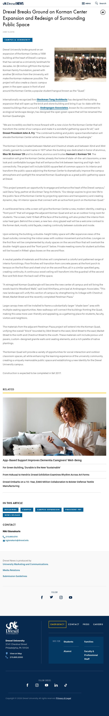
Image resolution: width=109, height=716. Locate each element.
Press (86, 624)
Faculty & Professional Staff (91, 655)
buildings (11, 509)
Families (88, 641)
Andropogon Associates (54, 107)
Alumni (67, 651)
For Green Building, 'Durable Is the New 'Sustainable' (31, 467)
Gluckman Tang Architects (52, 99)
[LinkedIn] (56, 685)
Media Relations (11, 570)
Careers (98, 624)
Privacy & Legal (63, 698)
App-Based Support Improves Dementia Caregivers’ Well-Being (42, 460)
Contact (73, 624)
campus (26, 509)
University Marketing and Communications (25, 564)
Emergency (57, 624)
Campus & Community (18, 40)
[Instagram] (61, 597)
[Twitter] (51, 597)
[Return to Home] (13, 3)
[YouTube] (70, 597)
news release (12, 515)
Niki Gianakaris (11, 531)
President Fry (73, 509)
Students (68, 641)
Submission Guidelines (15, 576)
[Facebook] (41, 597)
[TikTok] (65, 685)
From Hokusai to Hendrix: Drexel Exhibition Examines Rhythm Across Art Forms (46, 474)
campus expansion (48, 509)
